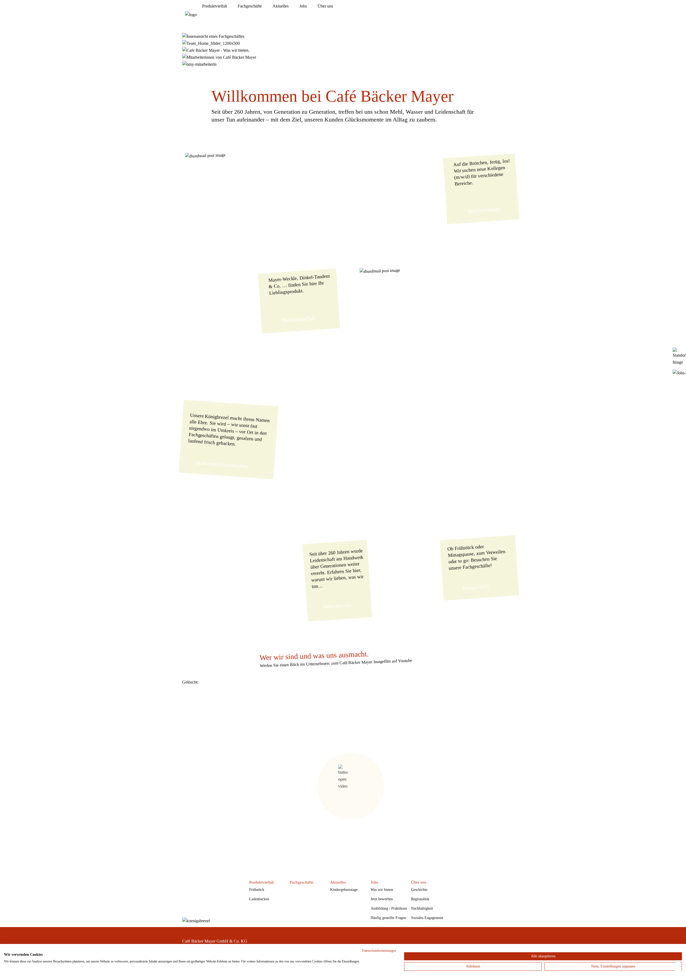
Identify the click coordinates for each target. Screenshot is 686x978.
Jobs (303, 6)
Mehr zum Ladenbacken (221, 464)
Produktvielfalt (214, 6)
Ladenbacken (259, 899)
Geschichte (419, 890)
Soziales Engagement (427, 918)
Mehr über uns (337, 606)
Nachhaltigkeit (422, 908)
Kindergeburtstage (344, 890)
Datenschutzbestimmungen (379, 951)
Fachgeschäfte (250, 6)
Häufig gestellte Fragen (388, 918)
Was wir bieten (382, 890)
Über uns (325, 6)
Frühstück (256, 890)
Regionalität (420, 899)
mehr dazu (311, 144)
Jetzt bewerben (484, 210)
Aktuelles (281, 6)
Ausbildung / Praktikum (389, 908)
